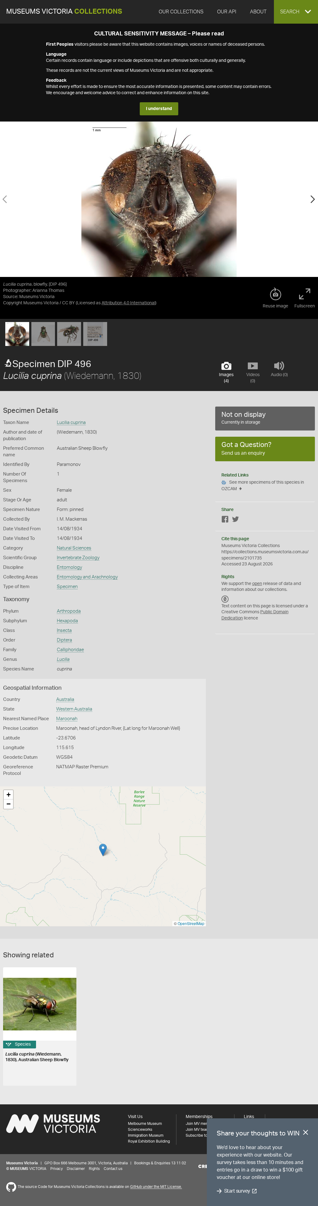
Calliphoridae (70, 649)
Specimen (67, 586)
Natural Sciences (74, 548)
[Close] (305, 1133)
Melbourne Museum (145, 1123)
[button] (296, 12)
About (258, 11)
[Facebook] (225, 520)
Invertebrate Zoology (78, 557)
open (257, 584)
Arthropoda (69, 611)
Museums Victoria (64, 11)
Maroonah (66, 718)
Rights (94, 1169)
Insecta (64, 630)
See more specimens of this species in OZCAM (262, 485)
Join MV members (201, 1123)
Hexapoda (67, 621)
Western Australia (74, 709)
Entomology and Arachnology (87, 577)
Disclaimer (76, 1169)
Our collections (181, 11)
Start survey (237, 1191)
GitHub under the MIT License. (156, 1187)
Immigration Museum (145, 1135)
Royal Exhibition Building (149, 1141)
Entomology (69, 567)
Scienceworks (140, 1129)
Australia (65, 699)
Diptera (64, 640)
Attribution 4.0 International (128, 303)
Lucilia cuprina (71, 422)
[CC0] (225, 599)
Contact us (113, 1169)
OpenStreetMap (191, 923)
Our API (226, 11)
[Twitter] (235, 520)
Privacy (56, 1169)
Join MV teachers (201, 1129)
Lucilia (63, 659)
